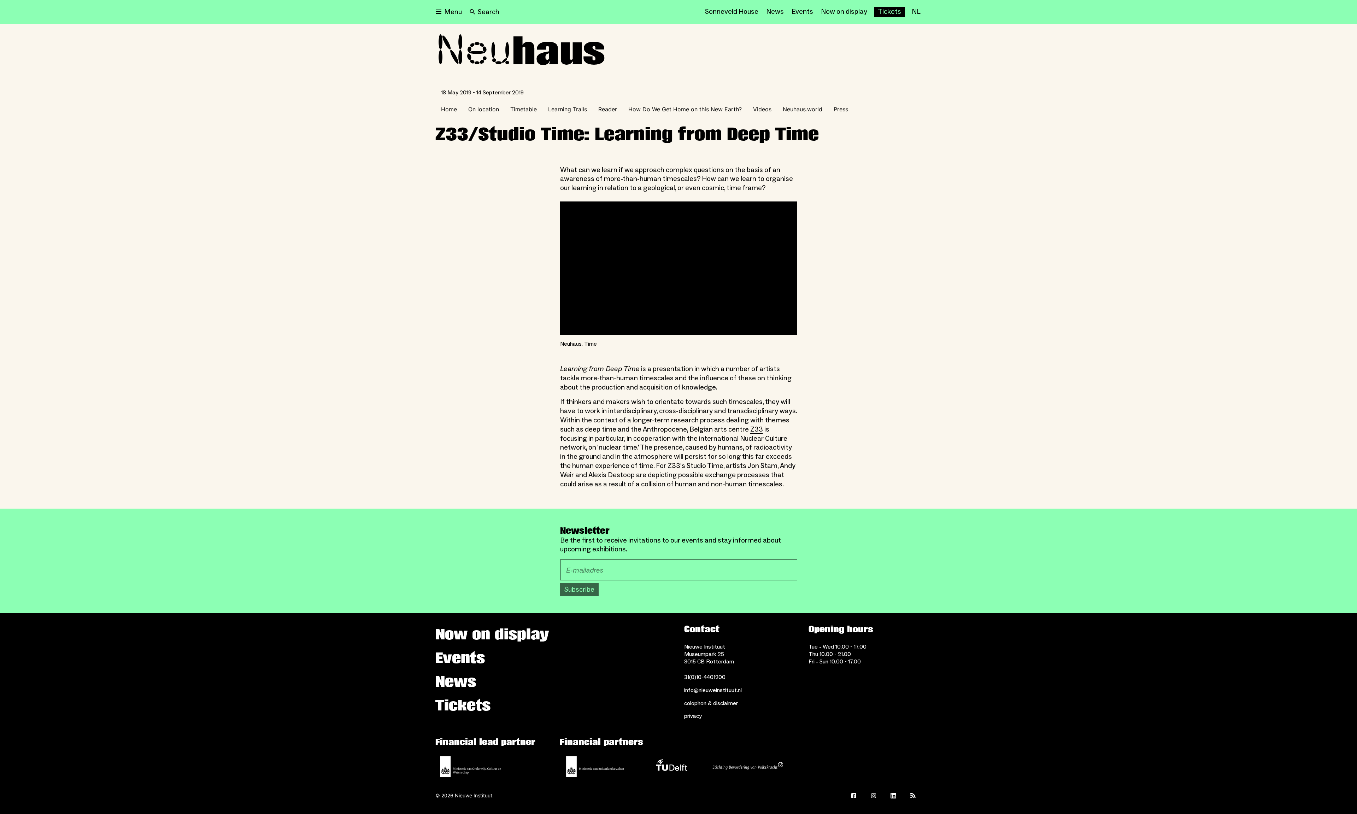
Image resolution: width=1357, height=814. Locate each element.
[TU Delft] (671, 766)
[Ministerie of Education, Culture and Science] (470, 766)
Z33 (756, 429)
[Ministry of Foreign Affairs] (595, 766)
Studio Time (705, 465)
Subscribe (579, 589)
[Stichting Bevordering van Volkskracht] (747, 766)
